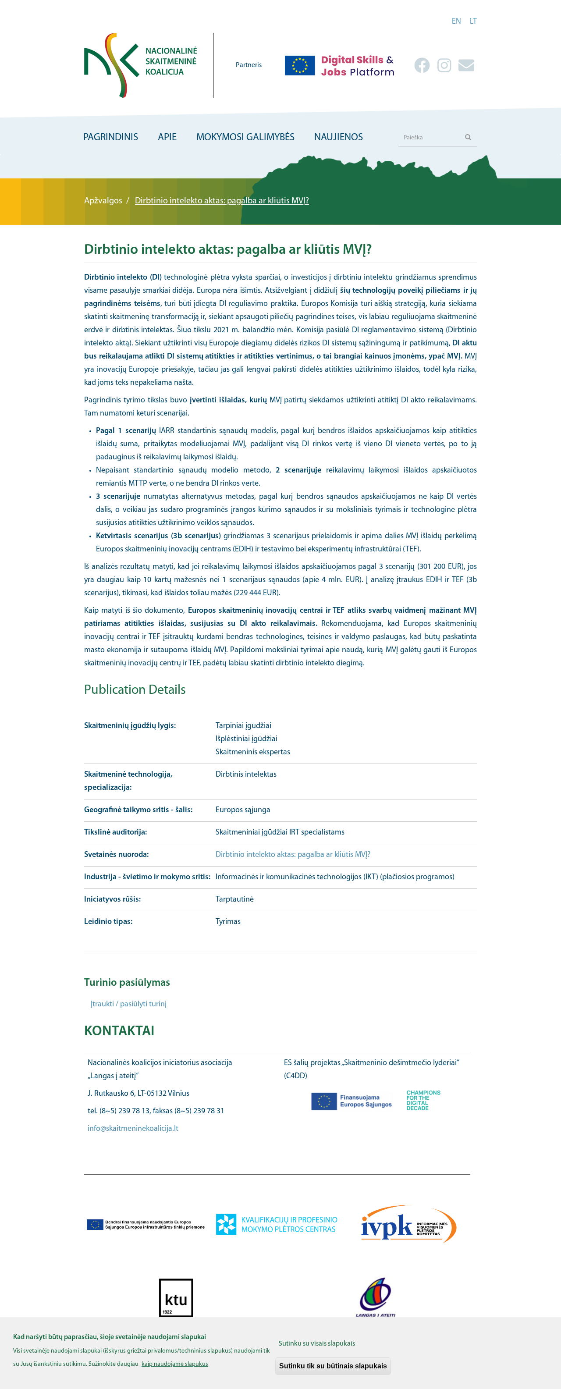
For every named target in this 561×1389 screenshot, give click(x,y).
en (456, 22)
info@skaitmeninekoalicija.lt (133, 1129)
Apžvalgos (103, 201)
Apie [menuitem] (167, 138)
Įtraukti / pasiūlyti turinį (129, 1005)
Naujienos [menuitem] (338, 138)
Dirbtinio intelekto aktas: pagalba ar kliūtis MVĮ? (293, 855)
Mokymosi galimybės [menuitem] (245, 138)
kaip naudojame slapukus (175, 1364)
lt (473, 22)
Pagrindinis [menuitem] (110, 138)
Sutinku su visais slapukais (317, 1343)
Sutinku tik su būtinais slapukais (333, 1366)
